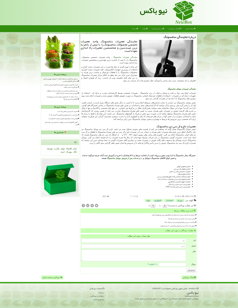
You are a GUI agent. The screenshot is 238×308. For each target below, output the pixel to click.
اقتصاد (68, 148)
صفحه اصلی (189, 28)
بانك (75, 152)
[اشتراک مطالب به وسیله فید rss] (92, 205)
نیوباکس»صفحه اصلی (51, 277)
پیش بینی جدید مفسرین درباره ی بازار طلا (181, 218)
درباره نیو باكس (157, 28)
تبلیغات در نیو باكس (97, 296)
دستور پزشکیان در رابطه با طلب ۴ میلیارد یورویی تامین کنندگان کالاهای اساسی (60, 80)
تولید (144, 28)
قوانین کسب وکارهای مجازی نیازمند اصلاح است (63, 118)
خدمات (134, 28)
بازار (74, 148)
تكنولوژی (157, 200)
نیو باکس (153, 10)
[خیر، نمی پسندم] (153, 206)
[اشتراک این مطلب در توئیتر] (96, 205)
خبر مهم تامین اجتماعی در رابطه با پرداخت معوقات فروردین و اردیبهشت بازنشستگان (62, 92)
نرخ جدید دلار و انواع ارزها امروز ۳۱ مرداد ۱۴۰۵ (63, 115)
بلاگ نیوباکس (188, 277)
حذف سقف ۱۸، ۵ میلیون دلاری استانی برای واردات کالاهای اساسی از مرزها (62, 98)
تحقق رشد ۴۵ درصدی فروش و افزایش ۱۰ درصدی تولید (177, 225)
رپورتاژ (180, 200)
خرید (63, 152)
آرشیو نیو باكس (98, 299)
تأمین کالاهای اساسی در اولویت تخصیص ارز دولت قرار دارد (61, 123)
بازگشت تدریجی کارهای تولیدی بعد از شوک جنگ (179, 222)
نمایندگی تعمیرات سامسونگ (125, 57)
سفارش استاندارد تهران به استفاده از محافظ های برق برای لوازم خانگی (173, 215)
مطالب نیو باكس (173, 28)
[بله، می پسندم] (165, 206)
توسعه (50, 148)
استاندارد (169, 200)
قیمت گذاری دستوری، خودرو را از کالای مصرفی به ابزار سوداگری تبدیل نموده (61, 86)
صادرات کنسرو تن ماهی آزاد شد (68, 111)
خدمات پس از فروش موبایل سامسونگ (123, 158)
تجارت (56, 148)
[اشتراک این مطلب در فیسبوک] (83, 205)
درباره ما (101, 292)
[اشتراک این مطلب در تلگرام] (88, 205)
